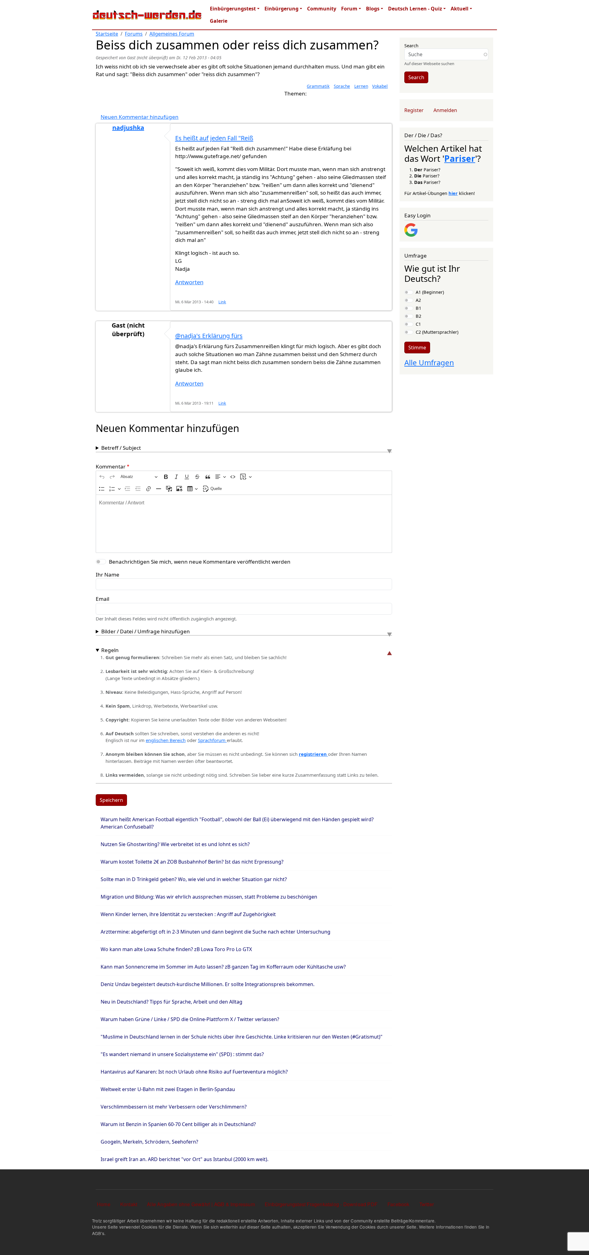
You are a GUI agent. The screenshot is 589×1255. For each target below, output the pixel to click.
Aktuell (459, 8)
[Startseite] (147, 14)
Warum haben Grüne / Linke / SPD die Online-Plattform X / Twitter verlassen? (190, 1019)
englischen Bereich (166, 740)
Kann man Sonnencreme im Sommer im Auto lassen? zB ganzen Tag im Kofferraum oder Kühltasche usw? (223, 966)
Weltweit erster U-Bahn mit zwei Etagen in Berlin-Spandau (168, 1089)
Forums (134, 33)
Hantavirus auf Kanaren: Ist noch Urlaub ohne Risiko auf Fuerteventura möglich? (194, 1071)
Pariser (459, 158)
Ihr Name (107, 574)
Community (321, 8)
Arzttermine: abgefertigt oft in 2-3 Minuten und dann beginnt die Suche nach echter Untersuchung (215, 931)
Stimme (417, 347)
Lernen (361, 86)
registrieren (313, 754)
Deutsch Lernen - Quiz (415, 8)
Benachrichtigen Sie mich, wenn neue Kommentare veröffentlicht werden (200, 561)
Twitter (426, 1204)
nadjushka (128, 127)
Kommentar (110, 466)
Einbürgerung (281, 8)
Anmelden (445, 110)
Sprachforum (212, 740)
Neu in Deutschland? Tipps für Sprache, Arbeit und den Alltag (171, 1001)
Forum (349, 8)
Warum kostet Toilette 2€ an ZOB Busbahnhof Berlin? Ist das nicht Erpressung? (192, 861)
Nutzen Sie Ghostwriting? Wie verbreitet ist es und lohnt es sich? (175, 844)
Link (222, 302)
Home (103, 1204)
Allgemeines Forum (171, 33)
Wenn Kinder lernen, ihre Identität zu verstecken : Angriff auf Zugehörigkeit (188, 914)
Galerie (218, 20)
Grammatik (318, 86)
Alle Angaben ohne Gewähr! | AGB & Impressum (201, 1204)
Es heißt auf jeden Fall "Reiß (214, 138)
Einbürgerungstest (233, 8)
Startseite (107, 33)
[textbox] (244, 524)
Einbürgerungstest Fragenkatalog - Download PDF (321, 1204)
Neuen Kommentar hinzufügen (140, 116)
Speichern (111, 800)
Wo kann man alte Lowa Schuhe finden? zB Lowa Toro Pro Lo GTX (176, 949)
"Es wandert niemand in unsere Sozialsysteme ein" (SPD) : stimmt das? (182, 1054)
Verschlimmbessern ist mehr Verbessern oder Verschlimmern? (174, 1106)
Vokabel (380, 86)
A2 (418, 300)
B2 (418, 316)
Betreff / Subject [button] (121, 447)
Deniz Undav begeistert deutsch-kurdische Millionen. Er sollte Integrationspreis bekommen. (207, 984)
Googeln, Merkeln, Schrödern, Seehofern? (149, 1141)
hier (453, 193)
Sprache (342, 86)
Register (414, 110)
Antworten (189, 282)
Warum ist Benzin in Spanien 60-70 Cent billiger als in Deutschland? (178, 1124)
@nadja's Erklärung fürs (209, 336)
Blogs (372, 8)
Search (411, 45)
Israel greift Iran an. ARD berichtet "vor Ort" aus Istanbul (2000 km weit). (184, 1159)
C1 (418, 324)
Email (102, 598)
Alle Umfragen (429, 362)
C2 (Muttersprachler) (437, 332)
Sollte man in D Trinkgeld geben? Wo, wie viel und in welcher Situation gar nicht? (194, 879)
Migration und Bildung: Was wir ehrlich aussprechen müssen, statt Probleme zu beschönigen (209, 896)
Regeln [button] (110, 650)
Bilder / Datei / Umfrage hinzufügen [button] (145, 631)
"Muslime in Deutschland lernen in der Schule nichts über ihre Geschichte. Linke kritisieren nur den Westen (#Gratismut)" (242, 1036)
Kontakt (128, 1204)
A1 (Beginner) (430, 292)
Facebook (398, 1204)
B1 (418, 308)
